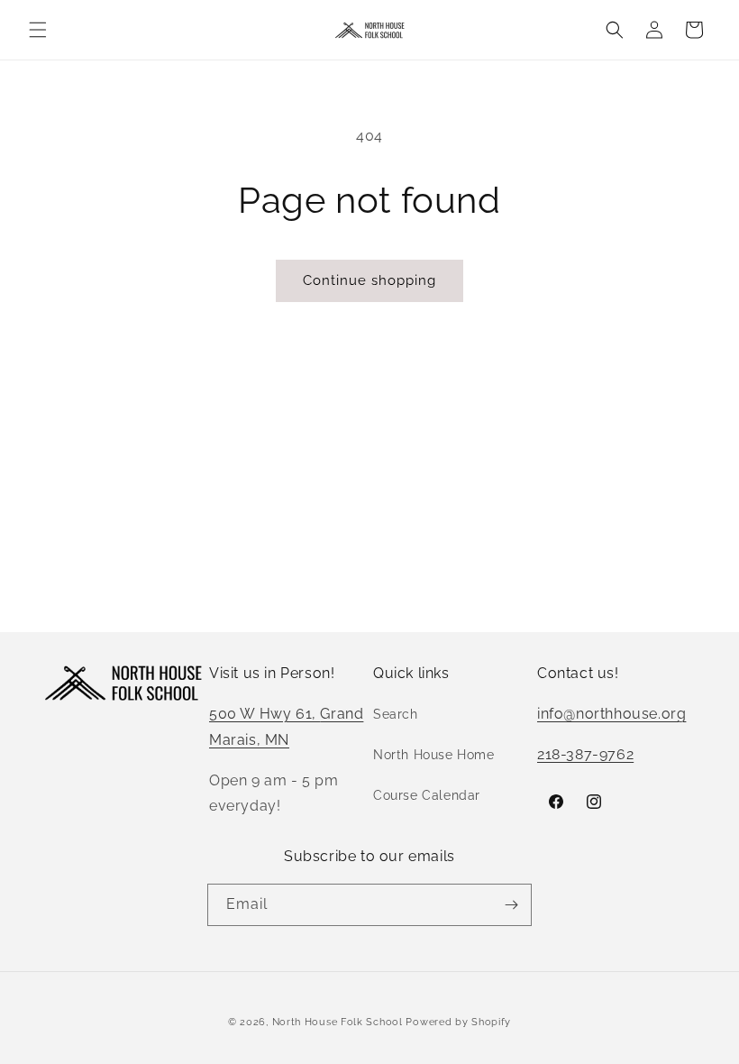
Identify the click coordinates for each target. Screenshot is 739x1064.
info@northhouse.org (611, 713)
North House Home (434, 755)
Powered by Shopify (458, 1022)
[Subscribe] (511, 905)
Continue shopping (369, 280)
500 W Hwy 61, (264, 713)
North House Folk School (337, 1022)
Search (395, 714)
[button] (38, 30)
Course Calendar (426, 795)
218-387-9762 (585, 754)
